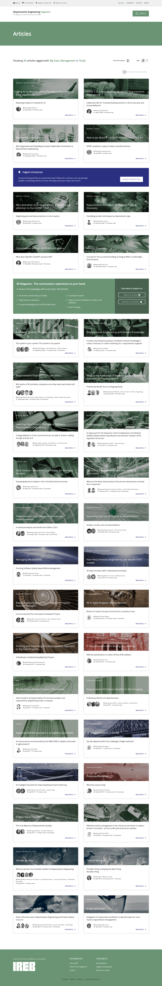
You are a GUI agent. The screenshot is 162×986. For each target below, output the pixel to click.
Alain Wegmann (51, 348)
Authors (139, 3)
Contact (72, 970)
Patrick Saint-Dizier (120, 530)
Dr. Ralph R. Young (106, 877)
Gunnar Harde (34, 573)
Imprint (72, 979)
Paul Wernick (52, 443)
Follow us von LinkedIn (131, 295)
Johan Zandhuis (105, 790)
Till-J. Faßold (104, 348)
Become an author (103, 970)
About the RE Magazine (78, 967)
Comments (129, 3)
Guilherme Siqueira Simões (113, 489)
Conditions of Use (92, 979)
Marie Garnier (109, 530)
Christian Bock (34, 154)
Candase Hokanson (47, 831)
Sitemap (65, 979)
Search (146, 3)
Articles (121, 3)
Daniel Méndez (115, 392)
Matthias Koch (120, 576)
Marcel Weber (50, 532)
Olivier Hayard (62, 348)
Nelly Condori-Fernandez (62, 397)
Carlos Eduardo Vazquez (131, 489)
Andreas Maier (109, 443)
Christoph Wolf (34, 706)
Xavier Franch (125, 392)
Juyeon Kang (51, 790)
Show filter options (119, 60)
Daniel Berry (133, 703)
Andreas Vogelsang (136, 392)
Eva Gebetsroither (47, 879)
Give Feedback (101, 963)
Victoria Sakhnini (123, 703)
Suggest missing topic (131, 179)
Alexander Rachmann (46, 925)
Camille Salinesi (34, 262)
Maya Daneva (40, 397)
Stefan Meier (33, 749)
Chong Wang (49, 397)
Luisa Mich (113, 703)
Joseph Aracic (104, 925)
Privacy (80, 979)
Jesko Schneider (59, 925)
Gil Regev (42, 348)
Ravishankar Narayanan (37, 662)
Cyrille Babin (104, 110)
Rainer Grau (104, 264)
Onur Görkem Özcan (54, 619)
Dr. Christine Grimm (40, 619)
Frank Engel (69, 925)
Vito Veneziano (62, 443)
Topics (142, 13)
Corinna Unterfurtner (60, 879)
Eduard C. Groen (109, 576)
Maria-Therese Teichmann (31, 879)
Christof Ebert (104, 833)
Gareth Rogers (104, 616)
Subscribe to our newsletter (130, 302)
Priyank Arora (33, 487)
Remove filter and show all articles (136, 72)
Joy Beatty (37, 831)
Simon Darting (119, 443)
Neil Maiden (33, 108)
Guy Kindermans (105, 151)
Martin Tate (104, 660)
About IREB (74, 963)
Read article (69, 115)
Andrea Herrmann (28, 397)
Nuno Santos (104, 221)
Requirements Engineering (31, 13)
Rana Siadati (43, 443)
